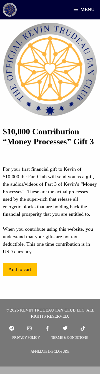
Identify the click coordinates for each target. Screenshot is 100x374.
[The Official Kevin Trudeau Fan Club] (10, 9)
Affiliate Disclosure (50, 351)
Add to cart (19, 269)
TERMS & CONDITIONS (69, 337)
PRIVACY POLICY (26, 337)
